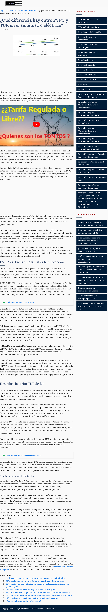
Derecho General (86, 60)
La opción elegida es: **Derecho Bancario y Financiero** (88, 131)
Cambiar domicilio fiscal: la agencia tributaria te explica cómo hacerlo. (91, 280)
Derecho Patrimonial (27, 10)
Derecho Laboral (85, 70)
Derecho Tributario (87, 79)
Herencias (82, 84)
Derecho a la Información (89, 32)
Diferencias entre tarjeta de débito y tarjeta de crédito (32, 598)
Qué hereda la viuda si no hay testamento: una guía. (30, 589)
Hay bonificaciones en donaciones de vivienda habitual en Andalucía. (39, 595)
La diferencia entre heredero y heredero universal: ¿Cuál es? (91, 306)
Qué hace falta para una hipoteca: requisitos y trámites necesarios (89, 241)
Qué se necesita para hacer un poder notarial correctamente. (90, 259)
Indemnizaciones (86, 89)
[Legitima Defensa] (14, 3)
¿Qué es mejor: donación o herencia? (23, 601)
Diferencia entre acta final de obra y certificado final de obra (35, 581)
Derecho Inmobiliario (88, 65)
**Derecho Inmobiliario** (89, 27)
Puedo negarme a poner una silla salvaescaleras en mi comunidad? (91, 270)
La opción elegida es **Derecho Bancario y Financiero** (88, 105)
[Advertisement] (37, 75)
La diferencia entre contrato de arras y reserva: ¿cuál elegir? (35, 578)
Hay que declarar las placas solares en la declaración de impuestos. (38, 592)
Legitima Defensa (8, 10)
